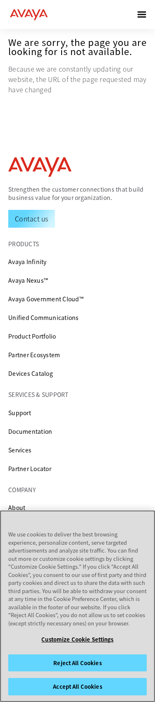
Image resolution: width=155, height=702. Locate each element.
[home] (29, 14)
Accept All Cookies (77, 686)
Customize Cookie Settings (77, 639)
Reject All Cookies (77, 663)
